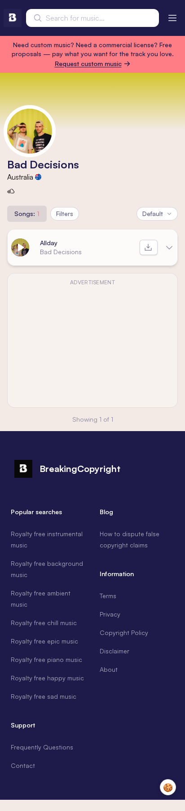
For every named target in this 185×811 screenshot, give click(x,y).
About (109, 669)
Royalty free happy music (47, 678)
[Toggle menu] (172, 18)
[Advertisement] (92, 346)
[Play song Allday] (20, 247)
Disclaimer (114, 651)
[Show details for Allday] (169, 247)
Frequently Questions (42, 747)
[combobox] (92, 18)
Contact (23, 765)
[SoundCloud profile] (10, 191)
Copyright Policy (124, 632)
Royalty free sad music (43, 696)
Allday (48, 243)
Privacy (110, 614)
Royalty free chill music (44, 622)
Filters (64, 213)
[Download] (149, 247)
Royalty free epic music (44, 641)
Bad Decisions (61, 252)
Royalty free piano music (46, 659)
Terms (108, 595)
